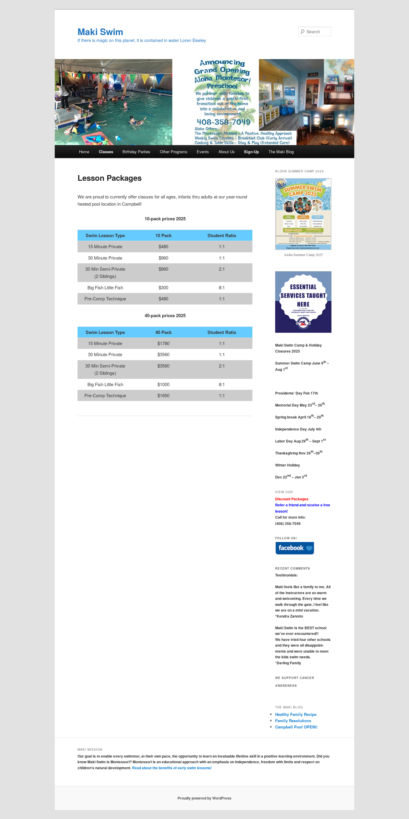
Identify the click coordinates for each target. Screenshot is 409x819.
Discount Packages (291, 499)
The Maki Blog (281, 151)
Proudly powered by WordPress (204, 798)
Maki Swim (100, 31)
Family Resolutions (293, 720)
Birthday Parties (136, 151)
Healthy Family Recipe (295, 714)
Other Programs (173, 151)
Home (84, 151)
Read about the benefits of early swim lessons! (172, 767)
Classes (106, 151)
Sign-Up (251, 151)
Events (203, 151)
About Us (227, 151)
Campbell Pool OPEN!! (296, 727)
